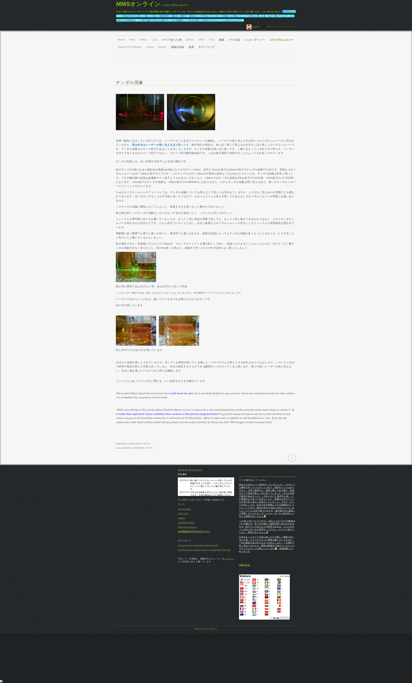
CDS (154, 39)
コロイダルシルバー (281, 39)
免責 (191, 46)
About (149, 46)
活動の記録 (177, 46)
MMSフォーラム (186, 522)
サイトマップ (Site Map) (281, 26)
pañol (260, 26)
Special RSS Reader (129, 46)
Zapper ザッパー (254, 39)
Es (252, 26)
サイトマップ (206, 46)
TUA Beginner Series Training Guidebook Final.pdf (204, 549)
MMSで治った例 (171, 39)
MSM (201, 39)
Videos (181, 518)
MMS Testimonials (187, 527)
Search (162, 46)
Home (121, 39)
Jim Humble (184, 509)
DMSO (190, 39)
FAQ (211, 39)
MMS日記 (234, 39)
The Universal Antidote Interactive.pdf (198, 545)
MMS (132, 39)
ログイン (213, 629)
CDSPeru (229, 558)
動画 (221, 39)
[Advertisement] (206, 656)
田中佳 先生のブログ (200, 531)
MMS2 (143, 39)
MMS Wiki (183, 513)
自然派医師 (184, 531)
